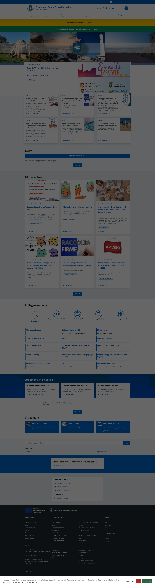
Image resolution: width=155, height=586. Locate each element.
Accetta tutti (147, 581)
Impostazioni (130, 581)
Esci (138, 581)
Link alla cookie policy (32, 582)
